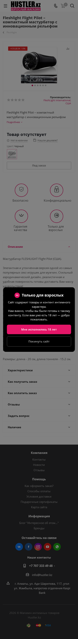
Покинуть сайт (39, 341)
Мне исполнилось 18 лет (39, 329)
